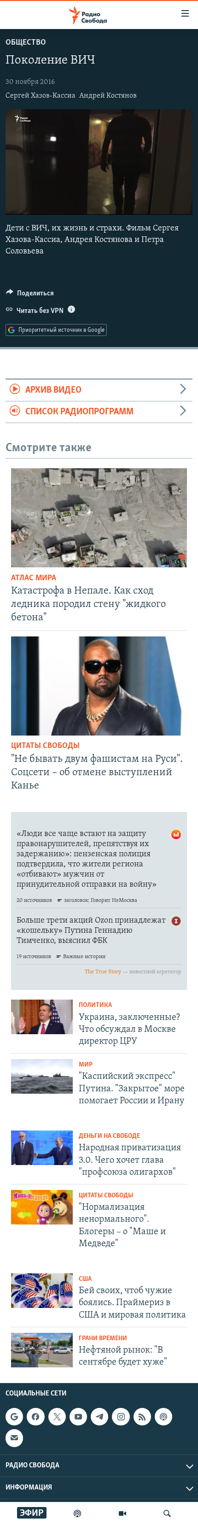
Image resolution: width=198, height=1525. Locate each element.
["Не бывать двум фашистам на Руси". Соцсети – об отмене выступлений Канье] (99, 686)
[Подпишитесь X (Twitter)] (57, 1416)
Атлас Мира (33, 578)
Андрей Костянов (108, 96)
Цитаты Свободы (45, 746)
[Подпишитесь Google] (14, 1416)
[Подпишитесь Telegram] (99, 1416)
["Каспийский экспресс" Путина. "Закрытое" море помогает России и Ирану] (42, 1076)
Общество (26, 43)
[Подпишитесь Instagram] (120, 1416)
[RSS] (142, 1416)
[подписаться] (14, 1438)
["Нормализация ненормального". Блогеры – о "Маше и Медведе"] (42, 1207)
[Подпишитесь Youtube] (78, 1416)
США (85, 1279)
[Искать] (167, 1513)
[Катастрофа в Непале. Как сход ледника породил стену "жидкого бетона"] (99, 517)
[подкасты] (77, 1513)
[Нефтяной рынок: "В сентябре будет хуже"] (42, 1350)
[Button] (30, 295)
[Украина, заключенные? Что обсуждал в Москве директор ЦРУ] (42, 1017)
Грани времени (103, 1338)
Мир (86, 1064)
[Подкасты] (163, 1416)
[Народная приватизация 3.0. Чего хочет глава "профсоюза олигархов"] (42, 1148)
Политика (95, 1005)
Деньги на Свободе (109, 1136)
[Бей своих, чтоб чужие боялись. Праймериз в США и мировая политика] (42, 1290)
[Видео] (122, 1513)
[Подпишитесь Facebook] (35, 1416)
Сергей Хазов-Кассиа (41, 96)
